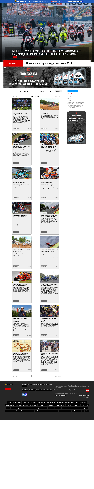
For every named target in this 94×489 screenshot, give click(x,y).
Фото (37, 1)
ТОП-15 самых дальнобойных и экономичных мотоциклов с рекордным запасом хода (77, 99)
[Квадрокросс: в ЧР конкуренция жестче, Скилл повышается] (21, 346)
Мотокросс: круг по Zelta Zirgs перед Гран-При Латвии (49, 112)
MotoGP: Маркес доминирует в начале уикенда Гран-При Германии (49, 250)
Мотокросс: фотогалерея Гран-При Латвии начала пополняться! (48, 147)
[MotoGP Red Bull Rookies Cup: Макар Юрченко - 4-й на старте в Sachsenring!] (21, 311)
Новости (29, 1)
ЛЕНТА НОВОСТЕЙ (13, 63)
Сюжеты (34, 1)
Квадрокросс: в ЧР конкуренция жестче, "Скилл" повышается (20, 354)
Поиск (38, 384)
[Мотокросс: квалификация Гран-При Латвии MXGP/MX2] (21, 242)
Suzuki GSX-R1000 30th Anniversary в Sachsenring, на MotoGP (49, 285)
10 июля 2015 (56, 96)
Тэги (40, 1)
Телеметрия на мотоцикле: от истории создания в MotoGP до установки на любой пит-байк (76, 96)
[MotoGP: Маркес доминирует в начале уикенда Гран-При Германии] (49, 242)
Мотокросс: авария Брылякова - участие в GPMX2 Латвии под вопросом (20, 217)
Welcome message (86, 397)
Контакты (48, 1)
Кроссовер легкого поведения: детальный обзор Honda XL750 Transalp (76, 103)
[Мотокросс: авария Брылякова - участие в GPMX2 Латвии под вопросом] (21, 208)
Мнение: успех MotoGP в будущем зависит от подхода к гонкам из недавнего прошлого (46, 52)
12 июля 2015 (14, 96)
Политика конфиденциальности (84, 395)
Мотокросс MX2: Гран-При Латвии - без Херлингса (49, 354)
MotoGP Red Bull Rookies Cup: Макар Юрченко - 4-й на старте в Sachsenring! (21, 320)
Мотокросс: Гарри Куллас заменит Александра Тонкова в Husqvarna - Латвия (48, 320)
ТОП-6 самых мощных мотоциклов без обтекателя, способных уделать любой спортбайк (75, 106)
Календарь (44, 1)
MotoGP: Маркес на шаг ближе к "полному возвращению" (48, 181)
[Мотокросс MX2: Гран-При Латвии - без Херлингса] (49, 346)
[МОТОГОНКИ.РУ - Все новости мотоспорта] (20, 2)
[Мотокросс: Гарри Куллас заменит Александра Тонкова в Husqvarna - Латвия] (49, 311)
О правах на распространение (60, 395)
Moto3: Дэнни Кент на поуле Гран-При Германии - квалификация (21, 181)
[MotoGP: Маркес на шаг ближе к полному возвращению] (49, 173)
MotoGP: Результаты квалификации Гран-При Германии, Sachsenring (49, 216)
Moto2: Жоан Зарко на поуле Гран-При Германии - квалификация (21, 147)
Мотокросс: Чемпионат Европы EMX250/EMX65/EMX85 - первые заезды (20, 113)
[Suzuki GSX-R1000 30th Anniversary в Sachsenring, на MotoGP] (49, 277)
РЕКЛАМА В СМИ (54, 1)
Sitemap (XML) (24, 385)
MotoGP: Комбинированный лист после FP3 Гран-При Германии (20, 285)
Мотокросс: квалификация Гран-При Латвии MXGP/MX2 (21, 250)
